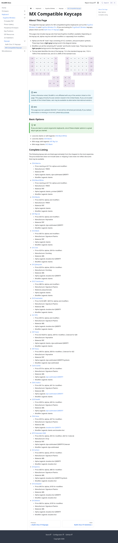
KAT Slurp (35, 349)
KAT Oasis (35, 332)
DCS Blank (49, 144)
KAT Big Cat (54, 141)
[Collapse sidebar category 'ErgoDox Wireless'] (25, 17)
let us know (65, 112)
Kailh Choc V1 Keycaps (51, 30)
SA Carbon (35, 450)
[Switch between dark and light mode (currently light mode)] (98, 2)
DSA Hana (35, 416)
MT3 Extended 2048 (39, 433)
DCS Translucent (38, 281)
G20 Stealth (36, 399)
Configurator (57, 535)
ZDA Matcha (36, 163)
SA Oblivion (36, 501)
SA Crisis (35, 248)
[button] (14, 11)
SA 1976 (35, 315)
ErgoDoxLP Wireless (79, 27)
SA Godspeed (36, 484)
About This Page (102, 9)
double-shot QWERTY (53, 427)
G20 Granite (36, 366)
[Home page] (31, 8)
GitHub (68, 535)
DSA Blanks (48, 139)
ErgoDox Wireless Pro (49, 27)
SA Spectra (36, 467)
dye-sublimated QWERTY (54, 377)
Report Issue (89, 3)
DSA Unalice (36, 383)
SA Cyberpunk (37, 264)
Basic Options (102, 12)
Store (48, 535)
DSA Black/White (61, 136)
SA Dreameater (37, 298)
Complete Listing (103, 15)
